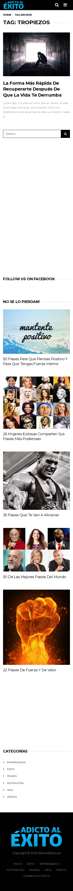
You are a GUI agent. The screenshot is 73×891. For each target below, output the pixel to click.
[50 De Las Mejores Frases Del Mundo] (36, 550)
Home (7, 14)
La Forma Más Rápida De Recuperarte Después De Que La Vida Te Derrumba (32, 89)
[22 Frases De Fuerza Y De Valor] (36, 627)
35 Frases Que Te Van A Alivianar (31, 515)
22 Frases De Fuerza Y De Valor (29, 670)
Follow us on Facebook (29, 279)
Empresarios (16, 762)
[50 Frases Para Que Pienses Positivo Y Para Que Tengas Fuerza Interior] (36, 331)
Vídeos (12, 796)
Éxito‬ (11, 769)
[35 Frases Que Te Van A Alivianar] (36, 481)
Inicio (18, 863)
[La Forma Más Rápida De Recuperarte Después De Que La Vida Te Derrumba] (36, 54)
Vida (10, 789)
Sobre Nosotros (36, 875)
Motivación (15, 783)
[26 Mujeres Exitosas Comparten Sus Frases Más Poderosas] (36, 403)
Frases (12, 776)
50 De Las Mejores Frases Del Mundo (34, 577)
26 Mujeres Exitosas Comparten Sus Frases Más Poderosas (33, 436)
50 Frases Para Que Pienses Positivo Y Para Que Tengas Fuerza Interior (35, 361)
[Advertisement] (33, 206)
